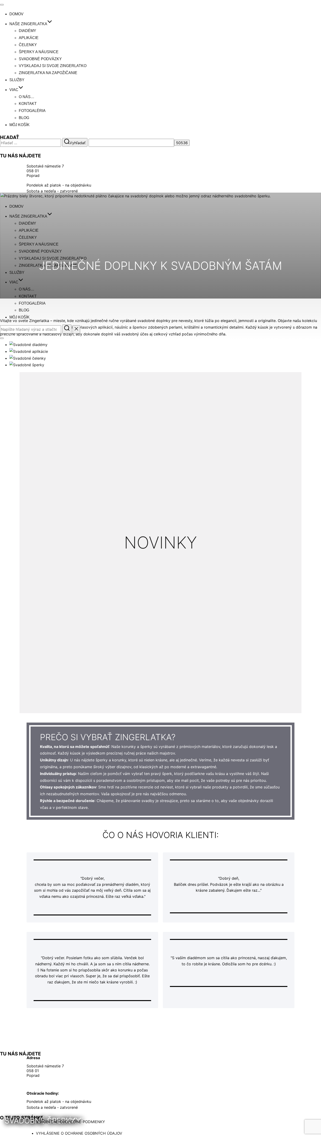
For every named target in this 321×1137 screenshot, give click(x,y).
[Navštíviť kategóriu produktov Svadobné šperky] (26, 364)
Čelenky (28, 45)
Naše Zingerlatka (28, 24)
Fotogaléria (32, 111)
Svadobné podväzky (40, 59)
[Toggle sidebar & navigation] (2, 338)
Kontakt (28, 104)
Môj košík (19, 125)
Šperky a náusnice (39, 52)
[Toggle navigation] (2, 4)
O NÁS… (26, 97)
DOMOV (16, 14)
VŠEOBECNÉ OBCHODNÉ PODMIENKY (70, 1121)
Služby (16, 80)
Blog (24, 118)
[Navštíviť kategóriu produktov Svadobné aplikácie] (28, 351)
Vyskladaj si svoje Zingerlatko (52, 66)
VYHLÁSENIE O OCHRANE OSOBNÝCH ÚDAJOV (79, 1133)
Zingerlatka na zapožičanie (48, 73)
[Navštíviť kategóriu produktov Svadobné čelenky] (27, 358)
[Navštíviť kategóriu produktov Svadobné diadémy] (28, 344)
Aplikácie (29, 38)
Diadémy (27, 31)
